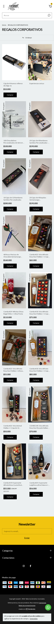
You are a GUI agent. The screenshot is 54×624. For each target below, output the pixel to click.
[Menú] (4, 6)
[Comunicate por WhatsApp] (48, 607)
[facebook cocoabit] (30, 566)
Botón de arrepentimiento (27, 605)
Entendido (34, 619)
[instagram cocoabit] (24, 566)
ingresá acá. (42, 603)
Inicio (4, 25)
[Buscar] (48, 15)
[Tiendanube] (27, 609)
